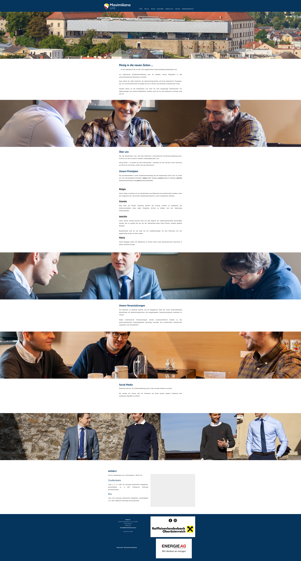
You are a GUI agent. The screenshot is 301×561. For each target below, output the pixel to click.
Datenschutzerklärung (130, 547)
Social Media (160, 9)
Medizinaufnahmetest (188, 9)
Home (141, 9)
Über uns (146, 9)
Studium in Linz (169, 9)
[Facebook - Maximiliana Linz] (149, 404)
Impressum (120, 547)
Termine (153, 9)
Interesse (177, 9)
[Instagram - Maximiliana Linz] (151, 404)
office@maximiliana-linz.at (128, 527)
